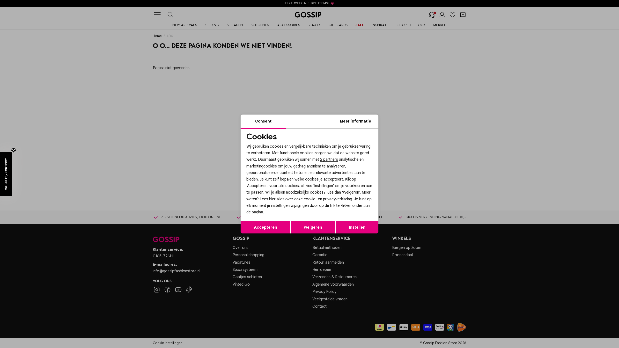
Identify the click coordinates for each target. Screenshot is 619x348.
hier (272, 199)
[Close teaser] (13, 150)
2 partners (329, 159)
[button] (6, 174)
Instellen (357, 227)
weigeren (313, 227)
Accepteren (265, 227)
